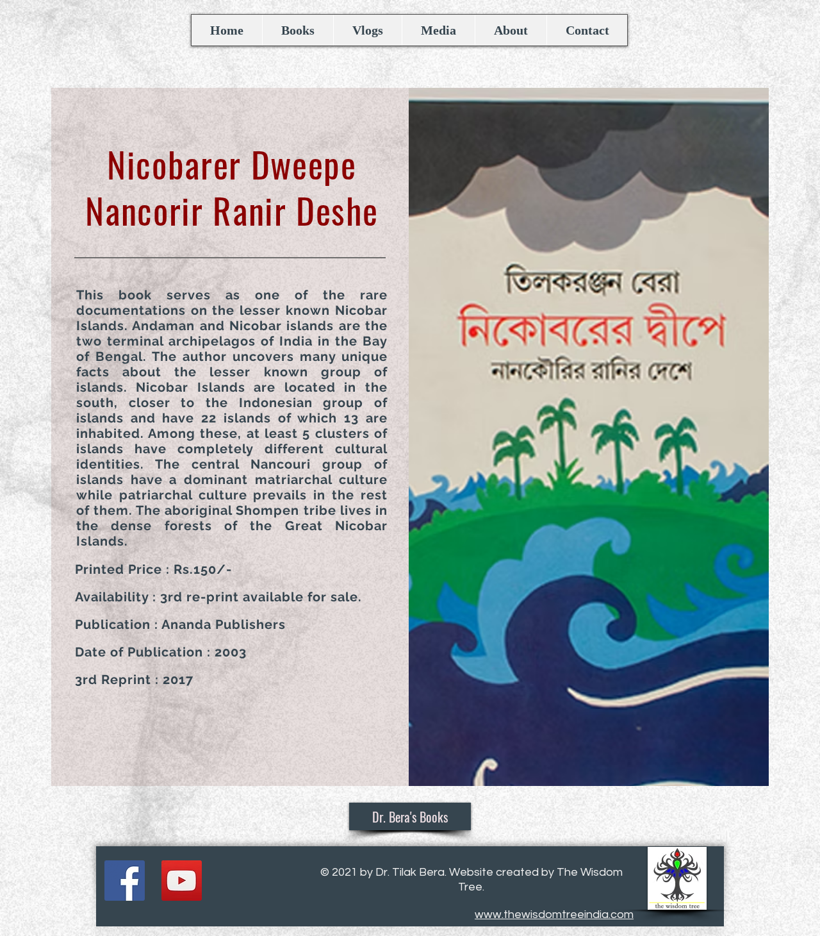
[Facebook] (124, 880)
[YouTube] (181, 880)
